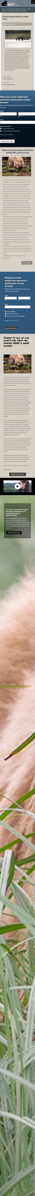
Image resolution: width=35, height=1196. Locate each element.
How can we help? (5, 126)
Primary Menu (33, 2)
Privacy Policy (9, 134)
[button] (17, 486)
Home (3, 9)
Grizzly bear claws (8, 77)
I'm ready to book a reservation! (11, 131)
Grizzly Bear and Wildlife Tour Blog (16, 9)
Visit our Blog (27, 263)
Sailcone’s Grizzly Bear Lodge (10, 3)
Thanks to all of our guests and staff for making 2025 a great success (16, 342)
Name (2, 111)
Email (2, 119)
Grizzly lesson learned (9, 83)
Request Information (7, 141)
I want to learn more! (8, 128)
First (1, 116)
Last (19, 116)
